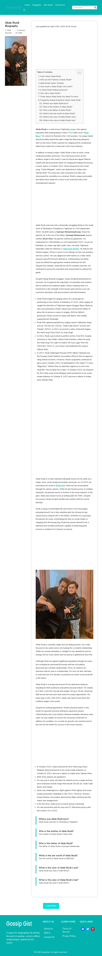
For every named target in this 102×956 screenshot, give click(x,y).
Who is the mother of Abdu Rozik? (57, 107)
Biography (36, 5)
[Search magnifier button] (95, 7)
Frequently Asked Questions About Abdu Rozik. (60, 100)
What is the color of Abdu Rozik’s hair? (59, 120)
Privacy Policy (69, 936)
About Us (48, 928)
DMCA (47, 933)
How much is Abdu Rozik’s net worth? (56, 86)
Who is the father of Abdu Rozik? (57, 110)
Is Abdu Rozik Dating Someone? (54, 90)
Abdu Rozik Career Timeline (52, 83)
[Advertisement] (64, 48)
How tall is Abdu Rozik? (50, 93)
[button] (24, 9)
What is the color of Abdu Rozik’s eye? (59, 117)
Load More (51, 906)
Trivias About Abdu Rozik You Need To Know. (59, 96)
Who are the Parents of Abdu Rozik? (56, 79)
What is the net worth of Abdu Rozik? (59, 113)
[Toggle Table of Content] (78, 73)
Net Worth (48, 5)
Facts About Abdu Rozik (50, 76)
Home (27, 5)
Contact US (60, 5)
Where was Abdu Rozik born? (55, 103)
